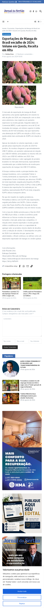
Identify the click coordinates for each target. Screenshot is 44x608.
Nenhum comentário (25, 54)
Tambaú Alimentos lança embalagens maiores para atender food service (28, 396)
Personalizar (22, 597)
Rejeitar (22, 603)
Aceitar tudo (22, 591)
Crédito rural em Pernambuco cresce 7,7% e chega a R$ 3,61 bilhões (32, 294)
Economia (11, 28)
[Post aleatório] (35, 22)
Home (4, 28)
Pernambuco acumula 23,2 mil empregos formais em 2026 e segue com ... (10, 294)
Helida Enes (9, 54)
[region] (22, 587)
